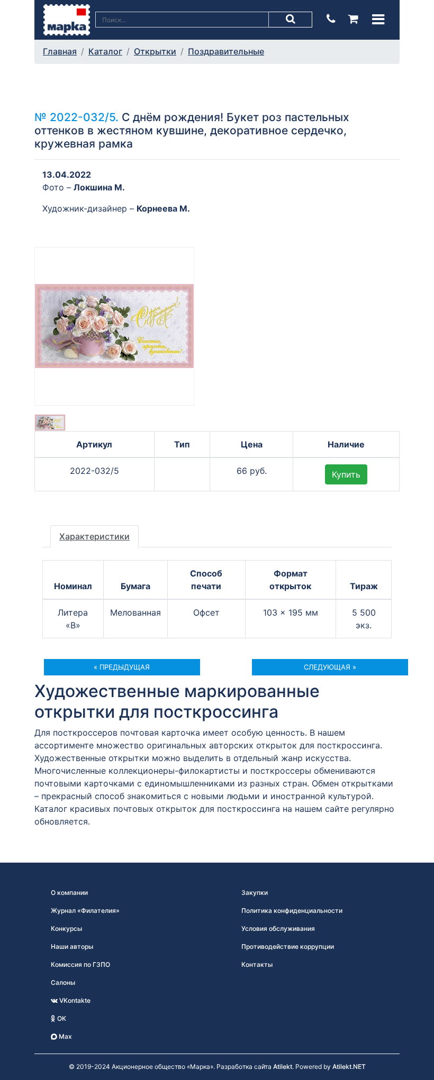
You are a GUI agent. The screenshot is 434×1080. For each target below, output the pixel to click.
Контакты (257, 964)
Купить (346, 474)
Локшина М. (99, 187)
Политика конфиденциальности (291, 910)
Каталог (105, 51)
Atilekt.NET (349, 1066)
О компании (69, 892)
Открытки (155, 51)
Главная (60, 51)
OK (61, 1018)
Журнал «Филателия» (85, 910)
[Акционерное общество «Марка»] (66, 19)
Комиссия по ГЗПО (80, 964)
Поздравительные (226, 51)
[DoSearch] (290, 20)
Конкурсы (66, 928)
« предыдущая (122, 667)
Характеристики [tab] (94, 536)
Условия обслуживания (278, 928)
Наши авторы (72, 946)
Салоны (63, 982)
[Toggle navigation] (378, 19)
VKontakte (74, 1000)
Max (64, 1036)
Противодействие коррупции (287, 946)
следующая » (330, 667)
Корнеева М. (163, 208)
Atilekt (282, 1066)
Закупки (254, 892)
